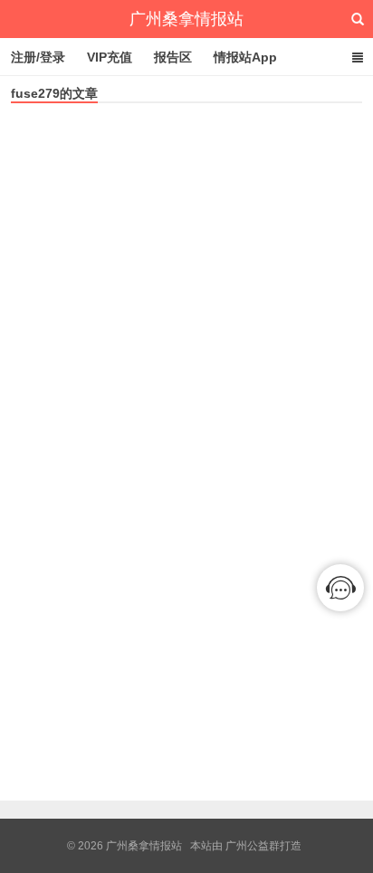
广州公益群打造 (263, 845)
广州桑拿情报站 (186, 19)
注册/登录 (38, 57)
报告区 (173, 57)
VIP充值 (109, 57)
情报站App (245, 57)
